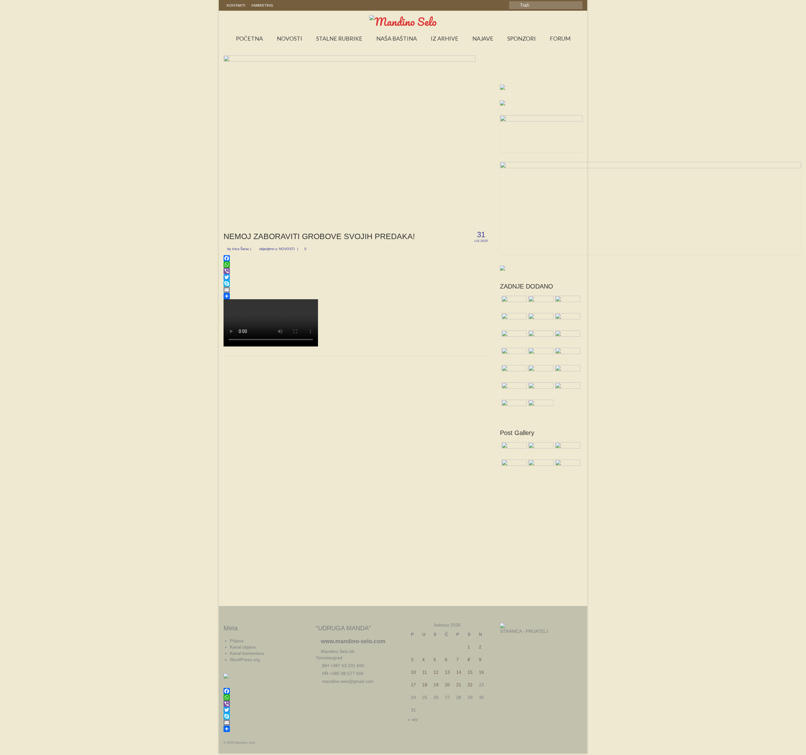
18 (424, 684)
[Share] (357, 296)
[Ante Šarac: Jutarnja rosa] (566, 338)
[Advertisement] (541, 71)
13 (447, 672)
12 (436, 672)
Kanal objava (243, 646)
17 (413, 684)
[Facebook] (357, 258)
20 (447, 684)
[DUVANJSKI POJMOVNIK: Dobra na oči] (566, 390)
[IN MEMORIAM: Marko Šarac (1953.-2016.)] (513, 321)
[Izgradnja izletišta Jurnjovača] (513, 338)
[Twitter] (357, 277)
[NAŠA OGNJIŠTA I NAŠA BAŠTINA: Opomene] (540, 373)
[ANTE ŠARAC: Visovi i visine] (540, 407)
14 (458, 672)
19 (436, 684)
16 (481, 672)
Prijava (236, 640)
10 (413, 672)
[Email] (357, 290)
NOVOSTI (287, 249)
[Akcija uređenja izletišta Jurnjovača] (566, 321)
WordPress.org (245, 659)
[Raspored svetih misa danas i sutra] (513, 304)
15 (470, 672)
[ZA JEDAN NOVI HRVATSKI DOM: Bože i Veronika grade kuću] (566, 355)
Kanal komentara (247, 653)
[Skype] (357, 283)
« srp (413, 719)
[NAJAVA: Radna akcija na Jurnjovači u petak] (566, 373)
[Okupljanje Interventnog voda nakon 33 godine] (513, 355)
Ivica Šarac (240, 249)
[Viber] (357, 271)
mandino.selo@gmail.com (347, 681)
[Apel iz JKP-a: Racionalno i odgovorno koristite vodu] (566, 304)
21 (458, 684)
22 (470, 684)
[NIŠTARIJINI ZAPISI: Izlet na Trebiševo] (513, 390)
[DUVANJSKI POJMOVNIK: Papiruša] (540, 304)
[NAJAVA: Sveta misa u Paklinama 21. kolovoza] (540, 390)
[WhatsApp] (357, 264)
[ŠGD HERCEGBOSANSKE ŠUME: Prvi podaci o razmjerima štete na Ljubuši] (540, 355)
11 (424, 672)
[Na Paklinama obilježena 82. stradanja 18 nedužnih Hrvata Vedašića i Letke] (540, 321)
